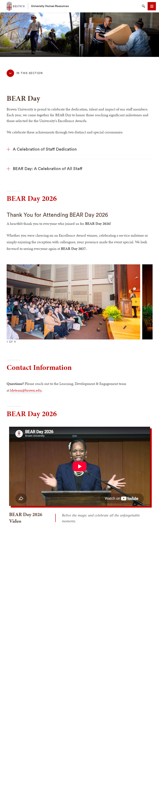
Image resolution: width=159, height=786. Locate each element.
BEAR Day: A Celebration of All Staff (47, 169)
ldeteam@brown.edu (26, 390)
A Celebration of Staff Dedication (45, 149)
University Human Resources (50, 6)
